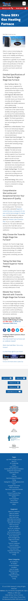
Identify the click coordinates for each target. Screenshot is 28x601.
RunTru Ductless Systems (14, 532)
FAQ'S (14, 474)
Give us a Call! (6, 8)
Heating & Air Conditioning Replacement (14, 482)
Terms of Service (18, 595)
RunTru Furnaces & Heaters (14, 534)
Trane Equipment (14, 502)
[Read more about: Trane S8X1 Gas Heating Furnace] (14, 358)
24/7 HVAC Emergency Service (14, 459)
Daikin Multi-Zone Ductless (14, 519)
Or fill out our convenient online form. (12, 322)
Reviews (14, 497)
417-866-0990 (8, 321)
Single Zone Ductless (14, 539)
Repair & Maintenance (14, 495)
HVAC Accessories (14, 487)
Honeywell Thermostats (14, 485)
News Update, (17, 361)
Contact (14, 465)
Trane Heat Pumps (14, 549)
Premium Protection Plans (14, 493)
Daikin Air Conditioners (14, 511)
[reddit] (22, 330)
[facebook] (5, 330)
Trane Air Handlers (14, 545)
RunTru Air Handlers (14, 530)
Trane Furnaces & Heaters (14, 547)
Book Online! (20, 8)
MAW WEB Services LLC (19, 599)
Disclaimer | (6, 597)
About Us (14, 461)
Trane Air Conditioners (14, 543)
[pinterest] (13, 330)
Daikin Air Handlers (14, 513)
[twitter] (18, 330)
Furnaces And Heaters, (8, 361)
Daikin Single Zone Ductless (14, 521)
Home (14, 484)
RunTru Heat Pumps (14, 536)
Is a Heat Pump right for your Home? (13, 351)
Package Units (14, 573)
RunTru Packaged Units (14, 537)
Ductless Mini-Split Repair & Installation (14, 469)
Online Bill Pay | (9, 595)
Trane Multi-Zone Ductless (14, 551)
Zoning (14, 554)
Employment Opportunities (14, 470)
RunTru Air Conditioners (14, 528)
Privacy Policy (21, 597)
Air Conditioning (14, 463)
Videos (14, 504)
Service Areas (14, 500)
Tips (22, 361)
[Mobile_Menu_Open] (24, 3)
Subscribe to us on (12, 391)
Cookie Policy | (13, 597)
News (14, 491)
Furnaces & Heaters (14, 565)
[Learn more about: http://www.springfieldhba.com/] (14, 446)
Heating (14, 480)
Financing (14, 476)
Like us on (6, 378)
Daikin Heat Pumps (14, 517)
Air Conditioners (14, 561)
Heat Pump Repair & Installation (14, 478)
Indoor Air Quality (14, 526)
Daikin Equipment (14, 467)
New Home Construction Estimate (14, 489)
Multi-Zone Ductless (14, 571)
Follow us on (12, 383)
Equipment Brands (14, 472)
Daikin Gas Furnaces (14, 515)
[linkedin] (9, 330)
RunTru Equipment (14, 498)
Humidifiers (14, 567)
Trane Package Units (14, 552)
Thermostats (14, 541)
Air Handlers (14, 563)
